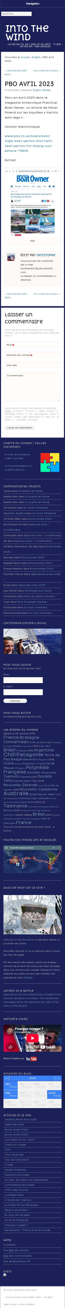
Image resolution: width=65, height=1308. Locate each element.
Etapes (56, 951)
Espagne (57, 742)
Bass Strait (27, 802)
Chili (9, 754)
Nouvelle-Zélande (20, 785)
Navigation (32, 3)
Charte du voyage (15, 1144)
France (11, 737)
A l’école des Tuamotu (18, 1200)
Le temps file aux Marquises (21, 1205)
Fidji (34, 780)
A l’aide (9, 1164)
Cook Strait (44, 785)
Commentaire (15, 375)
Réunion (8, 810)
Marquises (48, 772)
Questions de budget (17, 1174)
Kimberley (25, 798)
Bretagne (29, 737)
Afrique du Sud (28, 810)
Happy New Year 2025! (32, 585)
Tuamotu (11, 776)
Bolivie (18, 764)
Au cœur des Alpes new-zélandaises (26, 1179)
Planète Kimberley (15, 1169)
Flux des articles (16, 1250)
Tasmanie (15, 806)
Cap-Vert (45, 746)
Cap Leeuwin (40, 798)
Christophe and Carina (38, 590)
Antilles (18, 819)
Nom (10, 345)
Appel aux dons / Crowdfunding (42, 535)
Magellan (43, 760)
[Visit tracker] (4, 1275)
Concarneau (16, 741)
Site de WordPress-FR (16, 1261)
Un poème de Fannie (30, 491)
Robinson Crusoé (34, 763)
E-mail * (8, 686)
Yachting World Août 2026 (21, 1119)
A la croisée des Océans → (46, 71)
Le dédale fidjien (14, 1195)
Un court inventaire (35, 607)
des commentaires (17, 1255)
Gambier (33, 772)
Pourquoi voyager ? (16, 1225)
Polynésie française (26, 770)
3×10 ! (8, 1149)
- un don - (48, 1297)
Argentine (44, 750)
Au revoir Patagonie (36, 507)
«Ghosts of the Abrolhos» (18, 939)
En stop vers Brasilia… (18, 1215)
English (36, 57)
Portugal (7, 746)
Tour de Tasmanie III (17, 1159)
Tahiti (8, 781)
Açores (26, 819)
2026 (32, 1078)
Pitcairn (20, 768)
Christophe (45, 255)
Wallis (27, 781)
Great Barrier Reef (41, 794)
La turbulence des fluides (20, 1185)
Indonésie (33, 807)
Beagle (16, 759)
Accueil (25, 57)
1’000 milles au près (16, 1190)
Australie (16, 794)
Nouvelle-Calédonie (38, 789)
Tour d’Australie (14, 1154)
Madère (17, 746)
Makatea (25, 776)
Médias (46, 90)
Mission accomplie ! (16, 1210)
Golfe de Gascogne (40, 742)
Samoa (18, 780)
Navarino (30, 759)
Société (45, 776)
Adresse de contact (19, 355)
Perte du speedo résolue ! (39, 596)
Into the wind (27, 32)
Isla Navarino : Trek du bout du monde (27, 1230)
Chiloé (8, 763)
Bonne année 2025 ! (17, 1134)
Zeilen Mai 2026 (14, 1124)
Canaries (27, 746)
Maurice (55, 807)
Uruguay (21, 750)
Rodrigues (44, 807)
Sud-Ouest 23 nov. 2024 (19, 1139)
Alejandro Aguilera (14, 513)
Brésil (9, 750)
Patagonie (29, 755)
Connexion (9, 1244)
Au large (30, 951)
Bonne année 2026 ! (40, 518)
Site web (12, 365)
